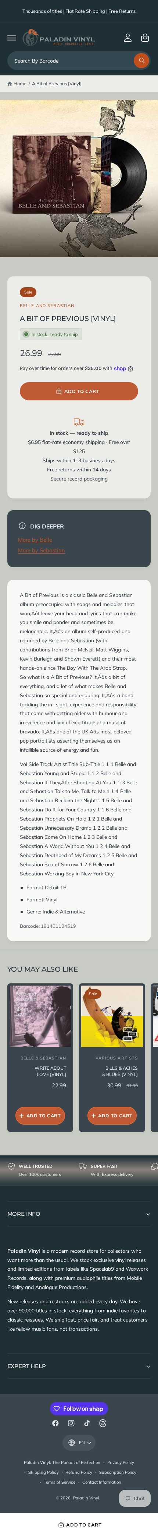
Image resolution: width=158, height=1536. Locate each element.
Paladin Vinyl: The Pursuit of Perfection (62, 1462)
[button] (11, 37)
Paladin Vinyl (86, 1498)
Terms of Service (59, 1482)
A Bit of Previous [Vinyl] (57, 83)
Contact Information (101, 1482)
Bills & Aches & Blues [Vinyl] (120, 1071)
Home (20, 83)
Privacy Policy (120, 1462)
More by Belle (35, 539)
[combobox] (79, 60)
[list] (79, 1170)
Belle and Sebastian (47, 305)
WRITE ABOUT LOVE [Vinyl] (50, 1071)
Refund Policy (78, 1472)
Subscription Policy (117, 1472)
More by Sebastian (41, 550)
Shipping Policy (43, 1472)
